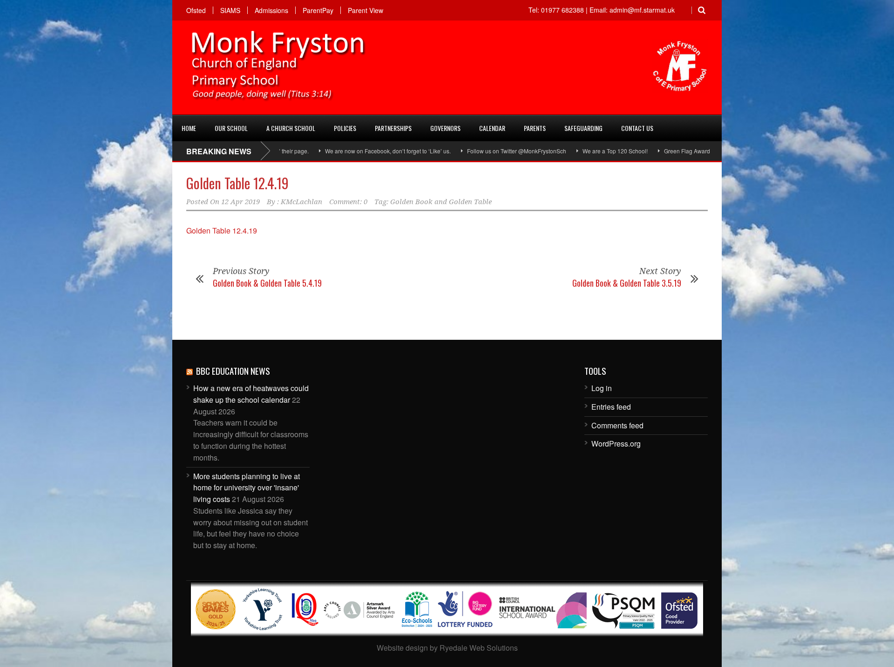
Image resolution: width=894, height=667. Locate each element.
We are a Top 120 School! (590, 151)
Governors (445, 128)
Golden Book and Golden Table (441, 202)
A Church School (290, 128)
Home (189, 128)
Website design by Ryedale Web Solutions (447, 647)
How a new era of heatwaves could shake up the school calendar (251, 394)
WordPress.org (616, 443)
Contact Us (637, 128)
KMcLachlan (301, 202)
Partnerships (393, 128)
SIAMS (230, 10)
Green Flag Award (663, 151)
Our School (231, 128)
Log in (601, 388)
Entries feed (611, 406)
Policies (345, 128)
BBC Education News (233, 370)
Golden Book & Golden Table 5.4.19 (267, 283)
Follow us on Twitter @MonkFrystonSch (492, 151)
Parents (535, 128)
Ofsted (196, 10)
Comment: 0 (348, 202)
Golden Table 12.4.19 (237, 182)
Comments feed (617, 425)
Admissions (271, 10)
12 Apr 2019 (240, 202)
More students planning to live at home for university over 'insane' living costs (246, 488)
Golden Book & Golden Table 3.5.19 (626, 283)
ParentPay (318, 10)
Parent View (365, 10)
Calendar (492, 128)
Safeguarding (583, 128)
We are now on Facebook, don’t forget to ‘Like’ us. (364, 151)
